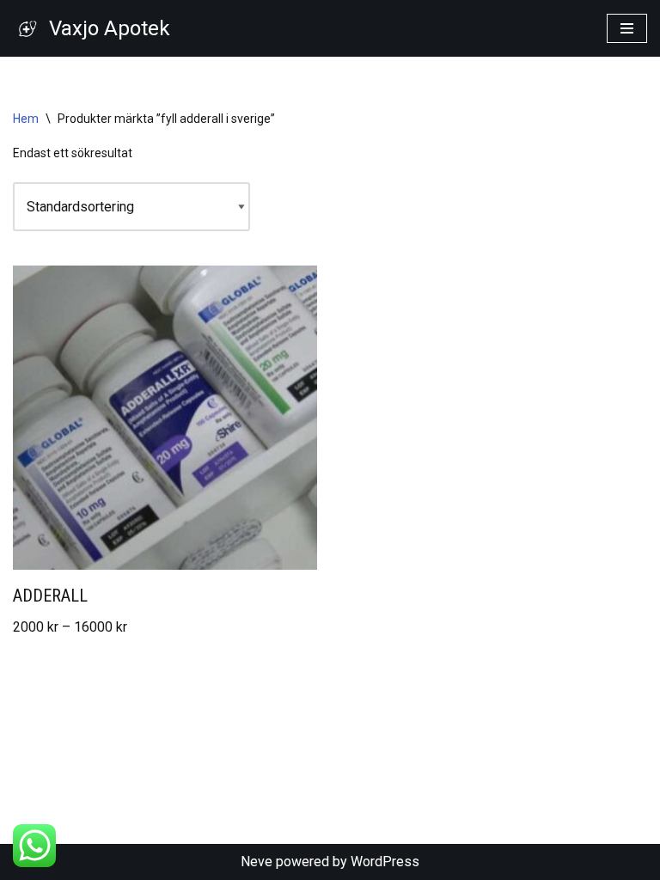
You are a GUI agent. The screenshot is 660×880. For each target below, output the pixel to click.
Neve (256, 861)
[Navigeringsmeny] (627, 28)
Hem (26, 118)
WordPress (385, 861)
